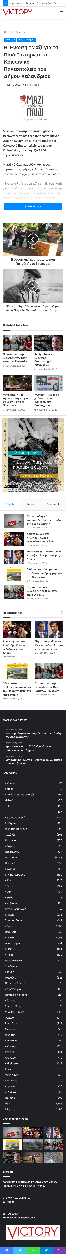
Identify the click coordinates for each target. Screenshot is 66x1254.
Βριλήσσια (11, 823)
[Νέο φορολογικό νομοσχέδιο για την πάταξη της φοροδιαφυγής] (14, 521)
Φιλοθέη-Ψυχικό (14, 1011)
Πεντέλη (10, 1097)
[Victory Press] (17, 12)
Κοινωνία (10, 840)
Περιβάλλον (12, 851)
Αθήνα (8, 880)
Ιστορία (9, 1051)
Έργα (8, 1069)
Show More (32, 206)
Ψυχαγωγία (12, 1074)
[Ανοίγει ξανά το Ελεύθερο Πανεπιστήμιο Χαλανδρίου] (48, 343)
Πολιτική (10, 863)
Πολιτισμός (11, 857)
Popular (11, 504)
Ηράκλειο (10, 931)
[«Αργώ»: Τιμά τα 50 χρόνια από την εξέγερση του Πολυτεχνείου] (48, 383)
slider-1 (9, 800)
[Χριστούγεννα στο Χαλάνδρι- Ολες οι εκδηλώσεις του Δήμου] (14, 539)
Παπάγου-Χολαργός (17, 994)
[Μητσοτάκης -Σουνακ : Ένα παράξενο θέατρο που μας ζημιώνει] (14, 557)
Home (10, 31)
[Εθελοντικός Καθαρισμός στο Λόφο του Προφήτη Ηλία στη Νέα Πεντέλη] (14, 574)
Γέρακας (10, 1034)
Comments (53, 504)
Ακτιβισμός (11, 903)
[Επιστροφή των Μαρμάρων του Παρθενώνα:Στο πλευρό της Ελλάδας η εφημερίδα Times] (33, 1157)
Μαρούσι (10, 977)
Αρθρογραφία (13, 989)
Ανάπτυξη (10, 1046)
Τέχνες (9, 886)
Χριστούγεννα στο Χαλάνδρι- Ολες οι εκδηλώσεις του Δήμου (41, 537)
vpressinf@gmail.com (22, 1217)
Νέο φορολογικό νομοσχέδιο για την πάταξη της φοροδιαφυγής (44, 520)
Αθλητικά (10, 1092)
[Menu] (61, 14)
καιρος (9, 788)
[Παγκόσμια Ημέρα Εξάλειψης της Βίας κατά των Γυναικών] (17, 343)
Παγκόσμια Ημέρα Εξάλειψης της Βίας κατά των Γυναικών (15, 358)
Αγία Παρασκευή (15, 817)
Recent (31, 504)
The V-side (11, 966)
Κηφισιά (10, 914)
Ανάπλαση (11, 1057)
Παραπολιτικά (13, 960)
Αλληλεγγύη (12, 1063)
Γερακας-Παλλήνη (16, 828)
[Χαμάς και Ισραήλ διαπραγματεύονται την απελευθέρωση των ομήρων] (33, 1144)
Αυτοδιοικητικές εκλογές (19, 794)
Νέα (7, 1103)
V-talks (9, 954)
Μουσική (10, 1029)
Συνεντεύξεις (13, 1006)
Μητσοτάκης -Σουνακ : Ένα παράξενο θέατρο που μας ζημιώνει (44, 555)
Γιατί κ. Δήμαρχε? (15, 908)
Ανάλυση (10, 783)
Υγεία (8, 891)
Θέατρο (9, 1017)
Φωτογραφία (12, 943)
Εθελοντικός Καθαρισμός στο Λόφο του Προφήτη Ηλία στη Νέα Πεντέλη (44, 573)
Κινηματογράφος (15, 874)
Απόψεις (10, 846)
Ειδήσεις (31, 39)
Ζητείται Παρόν (14, 920)
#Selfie (9, 897)
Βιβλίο (8, 949)
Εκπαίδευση (12, 1023)
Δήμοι (21, 39)
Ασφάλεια (11, 1040)
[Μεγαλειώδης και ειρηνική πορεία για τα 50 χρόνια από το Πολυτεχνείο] (17, 383)
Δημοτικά (10, 1086)
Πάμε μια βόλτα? (15, 983)
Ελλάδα (9, 937)
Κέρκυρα (10, 1000)
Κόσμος (9, 971)
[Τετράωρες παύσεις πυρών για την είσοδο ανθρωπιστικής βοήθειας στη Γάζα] (53, 1157)
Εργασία (10, 868)
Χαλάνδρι (21, 31)
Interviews (11, 1080)
